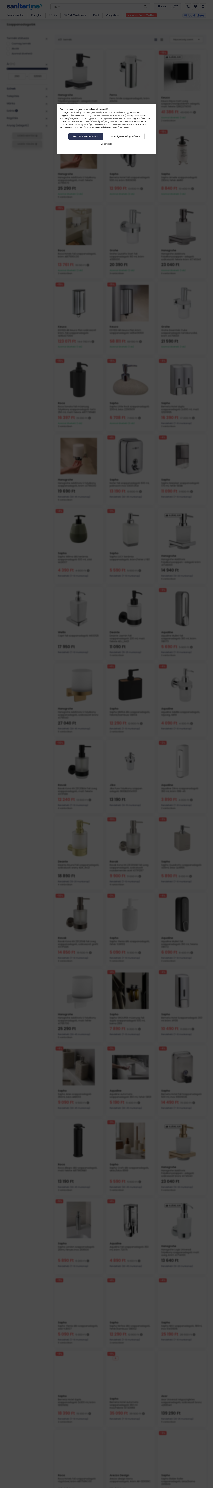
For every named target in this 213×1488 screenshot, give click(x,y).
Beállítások (106, 143)
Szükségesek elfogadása (124, 136)
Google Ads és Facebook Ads (115, 118)
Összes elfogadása (84, 136)
